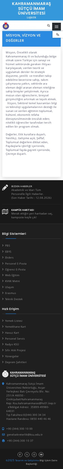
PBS (7, 245)
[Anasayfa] (20, 26)
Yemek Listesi (13, 320)
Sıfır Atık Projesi (15, 350)
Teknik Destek (14, 299)
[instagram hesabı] (34, 454)
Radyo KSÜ (12, 344)
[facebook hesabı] (20, 454)
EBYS (8, 251)
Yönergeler (12, 356)
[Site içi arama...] (48, 26)
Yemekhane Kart (15, 326)
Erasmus (10, 293)
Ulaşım (9, 287)
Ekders (9, 257)
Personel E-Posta (16, 263)
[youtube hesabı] (41, 454)
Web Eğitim (12, 275)
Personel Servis (15, 338)
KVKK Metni (12, 281)
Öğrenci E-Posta (15, 269)
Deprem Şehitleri (16, 362)
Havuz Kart (12, 332)
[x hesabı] (27, 454)
